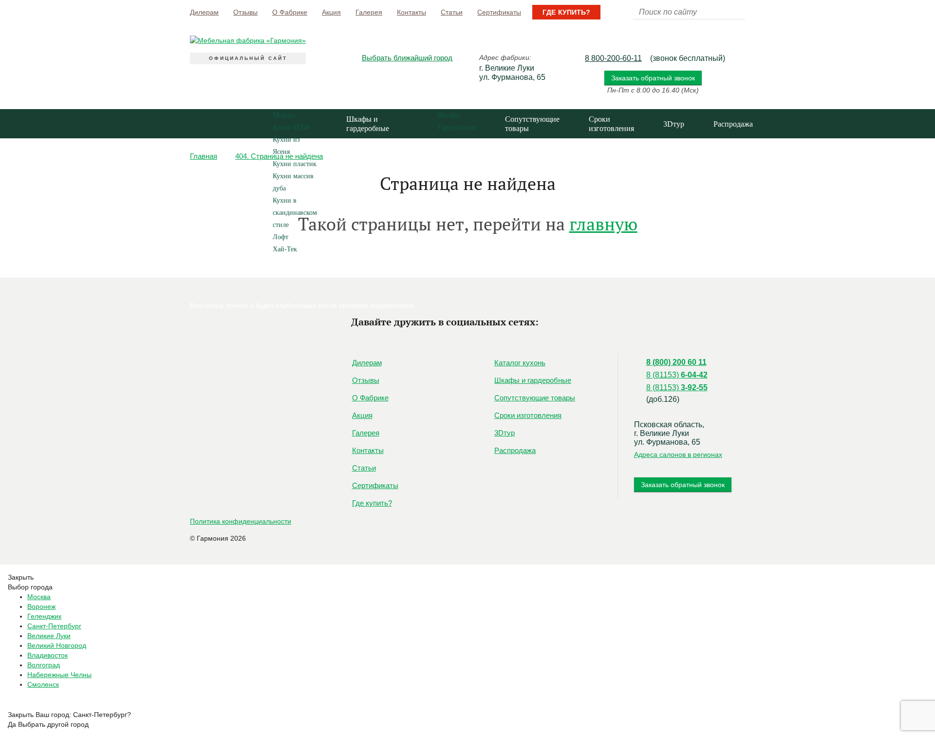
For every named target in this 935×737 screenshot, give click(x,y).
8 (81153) (677, 375)
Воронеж (41, 606)
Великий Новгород (56, 645)
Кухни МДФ (291, 127)
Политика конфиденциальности (240, 521)
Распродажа (733, 124)
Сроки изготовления (611, 123)
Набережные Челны (59, 675)
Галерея (368, 12)
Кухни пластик (295, 164)
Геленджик (44, 616)
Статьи (452, 12)
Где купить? (566, 12)
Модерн (284, 115)
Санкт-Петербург (54, 626)
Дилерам (204, 12)
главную (603, 223)
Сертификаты (499, 12)
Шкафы (449, 115)
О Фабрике (289, 12)
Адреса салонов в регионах (678, 454)
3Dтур (673, 124)
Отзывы (245, 12)
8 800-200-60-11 (613, 58)
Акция (331, 12)
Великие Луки (49, 636)
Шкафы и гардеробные (367, 123)
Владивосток (47, 655)
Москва (39, 597)
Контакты (411, 12)
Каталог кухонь (210, 182)
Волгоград (43, 665)
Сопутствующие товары (532, 123)
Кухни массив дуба (293, 182)
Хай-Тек (285, 249)
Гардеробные (457, 127)
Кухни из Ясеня (286, 145)
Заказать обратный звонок (653, 78)
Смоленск (43, 684)
